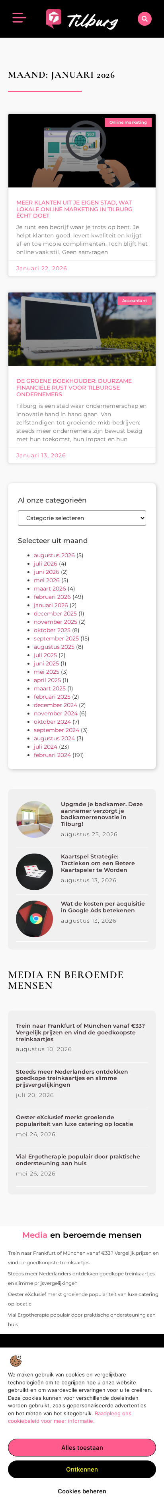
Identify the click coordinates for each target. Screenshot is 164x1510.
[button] (145, 19)
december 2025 (55, 613)
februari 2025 (52, 696)
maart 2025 (50, 688)
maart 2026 (50, 588)
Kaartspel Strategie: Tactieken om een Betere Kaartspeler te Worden (98, 863)
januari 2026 (51, 605)
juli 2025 (45, 655)
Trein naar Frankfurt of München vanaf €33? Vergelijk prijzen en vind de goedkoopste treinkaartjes (80, 1032)
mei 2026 (47, 580)
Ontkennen (82, 1469)
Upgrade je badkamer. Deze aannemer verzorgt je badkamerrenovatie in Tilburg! (102, 814)
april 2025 (47, 680)
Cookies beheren (82, 1491)
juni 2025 (46, 663)
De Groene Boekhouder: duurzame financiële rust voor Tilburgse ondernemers (74, 387)
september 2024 (56, 730)
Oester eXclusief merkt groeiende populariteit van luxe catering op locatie (74, 1121)
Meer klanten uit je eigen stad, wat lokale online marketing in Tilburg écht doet (74, 209)
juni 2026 (46, 571)
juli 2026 (45, 563)
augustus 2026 (54, 555)
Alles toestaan (82, 1447)
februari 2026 (52, 596)
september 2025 (56, 638)
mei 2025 (46, 671)
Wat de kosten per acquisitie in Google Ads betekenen (103, 907)
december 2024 (55, 705)
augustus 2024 (54, 738)
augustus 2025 (54, 646)
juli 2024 (45, 746)
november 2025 (55, 621)
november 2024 (56, 713)
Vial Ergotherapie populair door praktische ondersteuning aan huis (78, 1160)
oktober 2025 (52, 630)
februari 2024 (52, 755)
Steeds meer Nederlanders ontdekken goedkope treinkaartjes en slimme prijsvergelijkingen (72, 1078)
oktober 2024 (52, 721)
